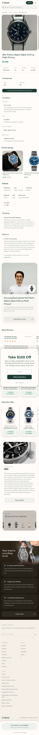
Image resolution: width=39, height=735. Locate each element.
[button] (19, 357)
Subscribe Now (19, 377)
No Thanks (19, 383)
